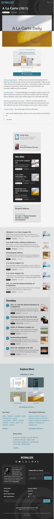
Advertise (30, 491)
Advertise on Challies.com (27, 67)
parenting (5, 422)
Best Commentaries (9, 496)
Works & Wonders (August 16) (22, 327)
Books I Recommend (9, 493)
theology (11, 425)
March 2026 (23, 439)
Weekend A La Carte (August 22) (18, 232)
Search (46, 501)
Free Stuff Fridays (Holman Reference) (21, 242)
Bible (4, 416)
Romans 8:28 (38, 420)
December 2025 (25, 442)
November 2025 (34, 442)
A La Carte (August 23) (22, 162)
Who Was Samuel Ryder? (10, 80)
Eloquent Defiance (22, 208)
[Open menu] (51, 2)
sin (22, 422)
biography (10, 416)
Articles (18, 389)
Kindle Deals (27, 137)
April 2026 (16, 439)
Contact (30, 493)
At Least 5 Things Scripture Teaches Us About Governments (25, 218)
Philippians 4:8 (40, 422)
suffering (5, 425)
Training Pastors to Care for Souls (23, 317)
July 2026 (23, 437)
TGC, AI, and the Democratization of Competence (20, 285)
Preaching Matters (9, 92)
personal (12, 422)
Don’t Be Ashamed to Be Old (21, 348)
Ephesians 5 (32, 422)
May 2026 (35, 437)
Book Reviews (18, 403)
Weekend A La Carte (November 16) (21, 191)
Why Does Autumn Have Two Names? (14, 101)
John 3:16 (38, 418)
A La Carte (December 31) (20, 176)
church (15, 418)
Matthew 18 (32, 418)
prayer (18, 422)
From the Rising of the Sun (29, 147)
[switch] (29, 496)
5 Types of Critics (8, 109)
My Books (6, 491)
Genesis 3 (37, 416)
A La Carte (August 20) (15, 273)
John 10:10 (45, 418)
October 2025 (16, 444)
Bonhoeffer (17, 416)
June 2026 (29, 437)
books (23, 416)
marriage (21, 420)
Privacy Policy (27, 515)
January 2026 (16, 442)
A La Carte (14, 12)
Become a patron (28, 74)
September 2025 (25, 444)
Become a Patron (32, 488)
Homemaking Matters (14, 253)
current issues (7, 420)
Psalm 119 (43, 416)
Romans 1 (31, 420)
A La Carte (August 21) (15, 263)
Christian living (7, 418)
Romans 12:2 (46, 420)
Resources (36, 389)
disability (14, 420)
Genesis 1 (31, 416)
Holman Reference (30, 49)
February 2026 (31, 439)
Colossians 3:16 (33, 425)
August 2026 (16, 437)
